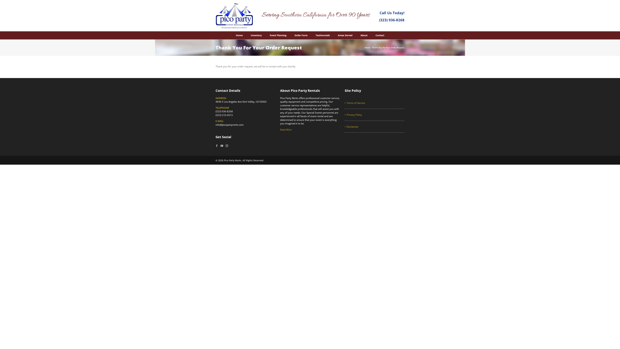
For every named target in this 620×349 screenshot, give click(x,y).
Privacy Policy (354, 114)
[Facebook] (217, 145)
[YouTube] (222, 145)
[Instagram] (227, 145)
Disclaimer (352, 126)
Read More (286, 129)
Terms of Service (356, 103)
